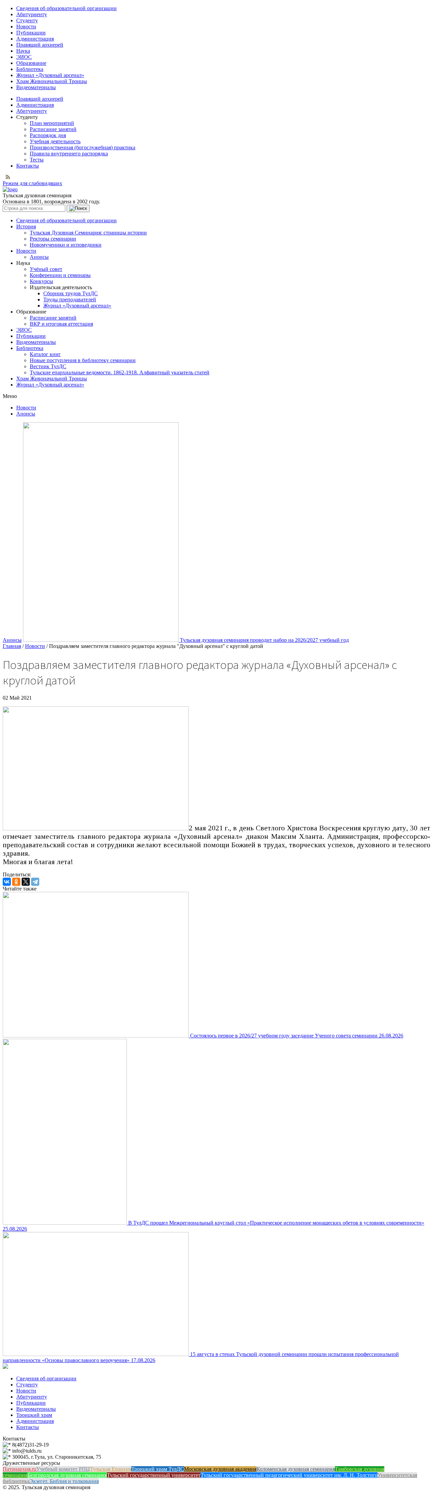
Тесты (37, 159)
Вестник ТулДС (48, 366)
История (26, 226)
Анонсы (39, 257)
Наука (23, 51)
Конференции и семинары (60, 275)
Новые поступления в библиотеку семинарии (83, 360)
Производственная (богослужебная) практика (82, 147)
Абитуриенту (31, 14)
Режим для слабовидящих (32, 183)
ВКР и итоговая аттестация (61, 324)
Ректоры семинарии (53, 239)
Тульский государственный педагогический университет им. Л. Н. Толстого (289, 1475)
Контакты (27, 166)
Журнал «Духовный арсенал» (50, 75)
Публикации (31, 32)
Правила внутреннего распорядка (69, 153)
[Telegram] (35, 882)
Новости (26, 26)
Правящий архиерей (39, 45)
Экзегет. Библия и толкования (64, 1481)
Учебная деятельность (55, 141)
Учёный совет (46, 269)
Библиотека (29, 69)
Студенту (27, 20)
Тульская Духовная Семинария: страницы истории (88, 232)
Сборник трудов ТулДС (70, 293)
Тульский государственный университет (154, 1475)
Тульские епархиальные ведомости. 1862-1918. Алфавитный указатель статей (119, 372)
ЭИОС (24, 57)
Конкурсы (41, 281)
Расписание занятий (53, 129)
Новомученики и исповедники (65, 245)
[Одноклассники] (16, 882)
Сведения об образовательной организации (66, 8)
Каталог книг (45, 354)
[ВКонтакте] (7, 882)
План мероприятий (52, 123)
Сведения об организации (46, 1378)
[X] (26, 882)
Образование (31, 63)
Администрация (35, 39)
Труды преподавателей (69, 299)
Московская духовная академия (220, 1469)
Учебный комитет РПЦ (63, 1469)
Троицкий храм (34, 1415)
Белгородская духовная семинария (67, 1475)
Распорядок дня (48, 135)
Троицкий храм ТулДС (157, 1469)
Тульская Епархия (110, 1469)
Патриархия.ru (19, 1469)
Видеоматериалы (36, 87)
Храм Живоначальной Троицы (51, 81)
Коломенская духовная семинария (295, 1469)
